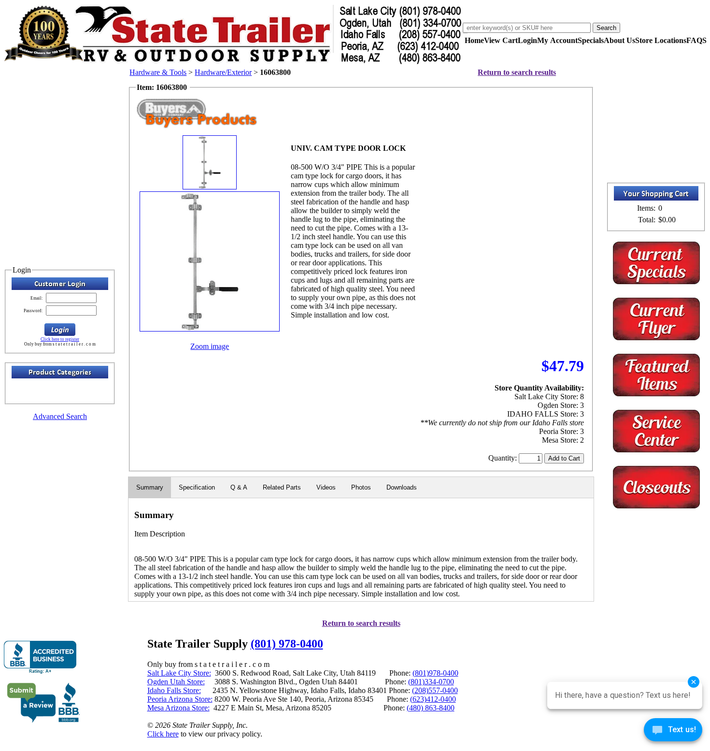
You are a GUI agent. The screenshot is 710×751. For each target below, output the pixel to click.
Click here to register (60, 339)
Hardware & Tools (157, 72)
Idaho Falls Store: (174, 690)
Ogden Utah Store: (176, 682)
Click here (163, 734)
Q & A (238, 487)
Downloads (401, 487)
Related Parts (282, 487)
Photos (361, 487)
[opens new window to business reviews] (44, 720)
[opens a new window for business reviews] (40, 657)
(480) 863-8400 (430, 708)
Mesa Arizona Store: (178, 708)
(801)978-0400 (435, 673)
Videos (326, 487)
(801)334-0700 (431, 682)
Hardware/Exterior (223, 72)
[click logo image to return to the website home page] (233, 62)
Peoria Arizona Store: (180, 699)
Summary (149, 487)
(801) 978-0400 (287, 643)
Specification (197, 487)
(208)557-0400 (435, 690)
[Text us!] (673, 731)
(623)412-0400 (433, 699)
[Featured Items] (656, 281)
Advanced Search (60, 416)
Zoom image (209, 346)
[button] (59, 329)
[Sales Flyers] (656, 337)
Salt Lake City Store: (179, 673)
